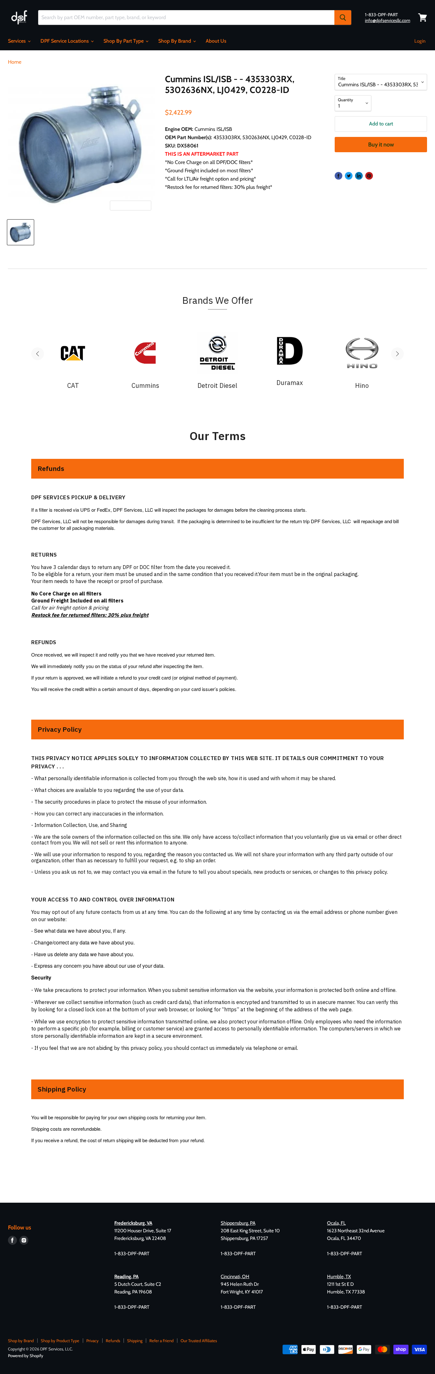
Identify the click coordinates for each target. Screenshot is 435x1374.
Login (419, 41)
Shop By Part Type (124, 41)
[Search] (342, 17)
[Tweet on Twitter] (349, 176)
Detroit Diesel (217, 385)
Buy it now (381, 144)
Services (17, 41)
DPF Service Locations (65, 41)
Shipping (134, 1340)
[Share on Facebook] (338, 176)
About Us (216, 41)
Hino (362, 385)
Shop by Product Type (60, 1340)
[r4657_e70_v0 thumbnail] (20, 232)
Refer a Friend (161, 1340)
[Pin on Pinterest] (369, 176)
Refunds (113, 1340)
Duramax (289, 383)
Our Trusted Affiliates (199, 1340)
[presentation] (37, 353)
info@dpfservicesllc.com (387, 20)
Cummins (145, 385)
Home (14, 62)
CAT (73, 385)
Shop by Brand (21, 1340)
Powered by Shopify (25, 1355)
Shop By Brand (175, 41)
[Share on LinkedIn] (359, 176)
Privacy (92, 1340)
